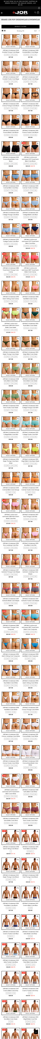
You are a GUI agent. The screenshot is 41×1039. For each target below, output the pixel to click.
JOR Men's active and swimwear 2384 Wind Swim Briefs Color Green (10, 325)
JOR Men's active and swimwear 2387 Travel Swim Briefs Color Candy (30, 270)
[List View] (5, 31)
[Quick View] (18, 36)
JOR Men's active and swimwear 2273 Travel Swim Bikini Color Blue (30, 241)
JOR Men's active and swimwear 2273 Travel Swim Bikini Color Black (30, 159)
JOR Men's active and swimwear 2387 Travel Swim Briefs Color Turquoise (30, 627)
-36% (23, 143)
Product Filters (20, 26)
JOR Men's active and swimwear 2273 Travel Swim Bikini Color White (10, 792)
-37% (23, 831)
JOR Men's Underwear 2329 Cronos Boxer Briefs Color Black (11, 159)
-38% (4, 831)
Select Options (10, 46)
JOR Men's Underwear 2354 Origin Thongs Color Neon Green (11, 461)
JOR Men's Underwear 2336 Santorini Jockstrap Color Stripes (30, 572)
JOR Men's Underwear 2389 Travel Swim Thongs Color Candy (11, 270)
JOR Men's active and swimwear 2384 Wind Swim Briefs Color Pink (10, 516)
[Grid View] (2, 31)
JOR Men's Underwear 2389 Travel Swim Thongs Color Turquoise (11, 627)
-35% (23, 254)
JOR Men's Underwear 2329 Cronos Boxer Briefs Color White (30, 763)
